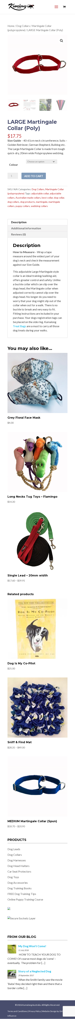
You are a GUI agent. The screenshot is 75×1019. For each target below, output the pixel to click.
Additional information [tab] (26, 228)
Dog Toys (13, 877)
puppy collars (23, 205)
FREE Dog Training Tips (22, 893)
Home (11, 25)
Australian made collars (28, 197)
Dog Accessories (18, 882)
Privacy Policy (35, 1011)
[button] (61, 41)
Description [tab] (19, 222)
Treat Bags (19, 326)
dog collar (59, 197)
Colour (13, 164)
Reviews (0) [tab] (18, 234)
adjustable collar (40, 193)
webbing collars (39, 205)
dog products (27, 201)
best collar (47, 197)
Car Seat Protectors (19, 871)
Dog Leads (14, 849)
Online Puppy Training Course (25, 899)
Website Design (49, 1011)
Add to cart (33, 176)
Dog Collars (23, 25)
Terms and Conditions (18, 1011)
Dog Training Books (20, 888)
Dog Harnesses (17, 860)
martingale (41, 201)
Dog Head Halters (18, 865)
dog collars (13, 201)
